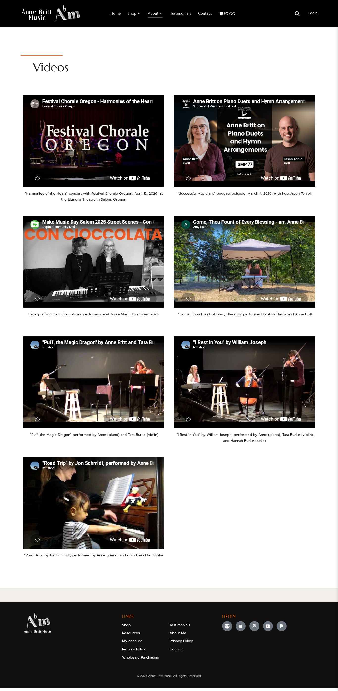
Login (312, 13)
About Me (178, 633)
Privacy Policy (181, 641)
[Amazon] (254, 626)
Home (115, 13)
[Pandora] (282, 626)
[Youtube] (268, 626)
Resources (131, 633)
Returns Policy (134, 649)
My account (132, 641)
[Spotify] (227, 626)
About (153, 13)
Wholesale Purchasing (140, 657)
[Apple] (241, 626)
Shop (132, 13)
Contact (205, 13)
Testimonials (180, 13)
